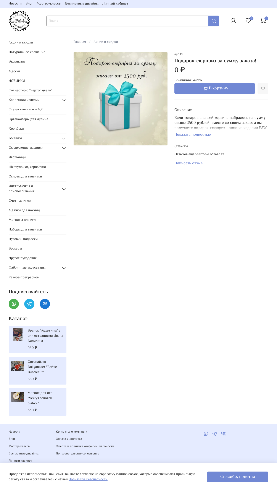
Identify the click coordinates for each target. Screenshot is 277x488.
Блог (29, 3)
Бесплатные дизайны (81, 3)
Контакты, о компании (71, 432)
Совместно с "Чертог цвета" (30, 90)
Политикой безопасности (88, 479)
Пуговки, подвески (23, 239)
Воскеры (15, 248)
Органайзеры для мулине (28, 119)
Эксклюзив (17, 61)
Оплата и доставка (69, 439)
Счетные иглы (20, 201)
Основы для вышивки (25, 176)
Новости (15, 3)
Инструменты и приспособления (21, 189)
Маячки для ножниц (24, 210)
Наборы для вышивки (25, 229)
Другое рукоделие (23, 258)
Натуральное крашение (27, 52)
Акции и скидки (105, 42)
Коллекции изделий (24, 100)
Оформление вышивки (26, 148)
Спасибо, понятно (237, 477)
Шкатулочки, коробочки (27, 167)
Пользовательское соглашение (77, 453)
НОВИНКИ (17, 81)
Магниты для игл (22, 220)
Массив (15, 71)
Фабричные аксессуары (27, 268)
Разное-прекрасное (24, 277)
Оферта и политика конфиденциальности (85, 446)
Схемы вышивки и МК (26, 109)
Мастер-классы (49, 3)
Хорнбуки (16, 129)
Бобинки (15, 138)
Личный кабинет (115, 3)
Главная (80, 42)
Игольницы (17, 157)
